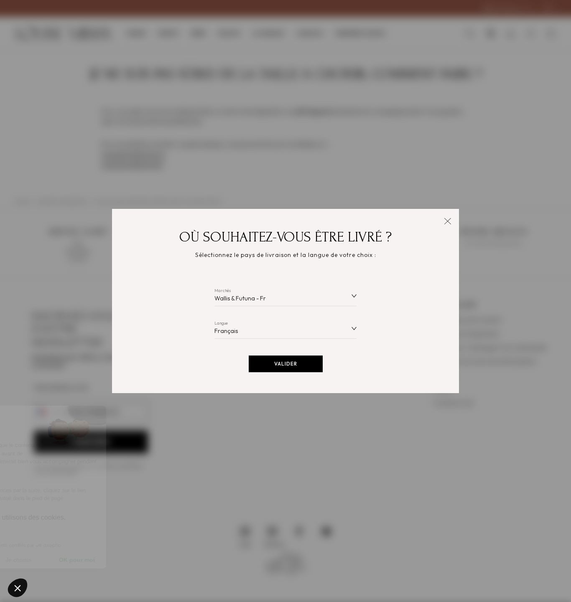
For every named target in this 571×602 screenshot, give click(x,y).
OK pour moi (155, 559)
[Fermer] (447, 220)
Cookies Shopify (42, 526)
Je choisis (96, 559)
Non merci (37, 559)
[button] (18, 588)
